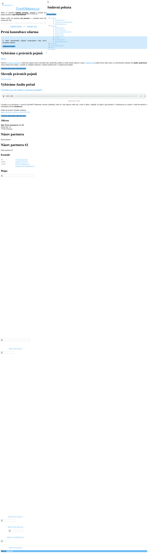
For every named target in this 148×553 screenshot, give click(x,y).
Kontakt (53, 49)
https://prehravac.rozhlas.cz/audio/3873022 (15, 112)
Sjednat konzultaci (9, 46)
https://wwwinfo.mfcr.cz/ (15, 537)
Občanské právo (59, 28)
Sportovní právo (59, 39)
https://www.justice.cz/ (15, 527)
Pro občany (54, 26)
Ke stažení (54, 43)
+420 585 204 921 (21, 160)
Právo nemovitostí (60, 30)
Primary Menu (51, 14)
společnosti (89, 63)
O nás (52, 47)
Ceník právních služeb (57, 45)
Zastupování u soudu (61, 41)
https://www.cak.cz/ (15, 348)
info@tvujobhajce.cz (22, 164)
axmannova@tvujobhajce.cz (25, 166)
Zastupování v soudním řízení (63, 22)
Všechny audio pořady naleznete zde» (13, 116)
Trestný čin (32, 26)
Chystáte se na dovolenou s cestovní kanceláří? (21, 90)
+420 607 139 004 (21, 162)
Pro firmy (53, 18)
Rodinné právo (59, 33)
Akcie (3, 58)
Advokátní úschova (60, 24)
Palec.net (10, 551)
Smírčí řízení (16, 26)
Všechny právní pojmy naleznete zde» (14, 68)
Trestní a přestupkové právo (63, 32)
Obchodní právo (59, 20)
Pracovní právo (59, 35)
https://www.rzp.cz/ (15, 547)
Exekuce (57, 37)
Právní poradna (6, 79)
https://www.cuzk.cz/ (15, 516)
